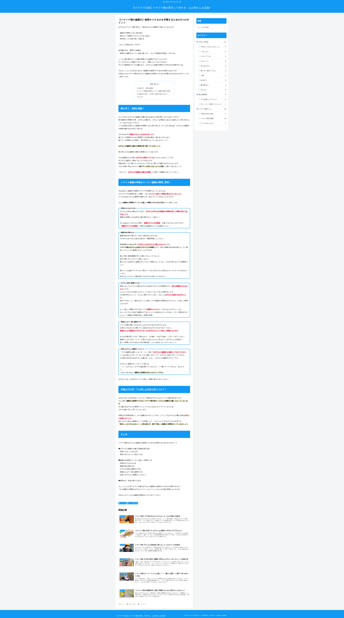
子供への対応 (212, 42)
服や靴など (213, 85)
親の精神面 (212, 94)
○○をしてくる (213, 56)
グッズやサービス (213, 123)
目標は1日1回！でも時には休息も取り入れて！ (153, 94)
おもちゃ (213, 90)
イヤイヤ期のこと (212, 109)
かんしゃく (213, 61)
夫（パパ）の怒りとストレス (213, 104)
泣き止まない (213, 66)
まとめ (140, 97)
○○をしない (123, 503)
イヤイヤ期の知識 (133, 503)
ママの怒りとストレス (213, 99)
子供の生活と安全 (213, 114)
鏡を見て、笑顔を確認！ (146, 88)
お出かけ (213, 80)
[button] (224, 27)
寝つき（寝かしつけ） (213, 71)
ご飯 (213, 75)
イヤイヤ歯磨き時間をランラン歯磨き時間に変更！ (154, 91)
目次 (151, 84)
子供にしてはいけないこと (213, 47)
